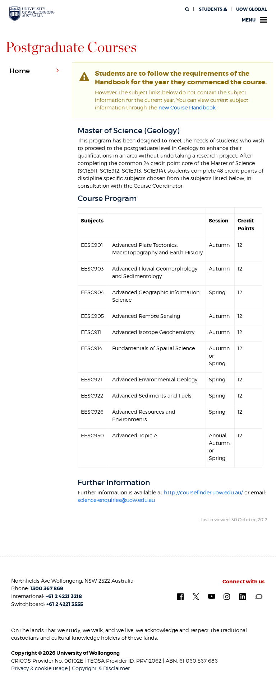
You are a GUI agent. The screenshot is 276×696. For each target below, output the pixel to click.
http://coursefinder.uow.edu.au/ (203, 492)
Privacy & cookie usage (39, 668)
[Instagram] (227, 596)
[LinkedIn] (242, 596)
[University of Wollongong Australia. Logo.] (32, 13)
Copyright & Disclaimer (101, 668)
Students (211, 9)
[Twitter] (196, 596)
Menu (249, 20)
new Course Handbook (187, 107)
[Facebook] (180, 596)
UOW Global (251, 9)
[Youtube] (211, 596)
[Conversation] (258, 596)
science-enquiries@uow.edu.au (116, 500)
